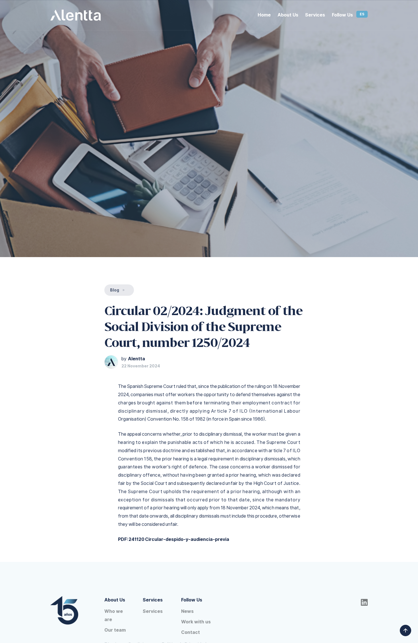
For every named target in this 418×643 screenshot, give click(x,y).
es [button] (362, 14)
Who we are (113, 615)
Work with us (196, 622)
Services (315, 15)
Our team (115, 630)
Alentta (136, 358)
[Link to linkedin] (362, 602)
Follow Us (342, 15)
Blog (114, 290)
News (187, 611)
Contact (190, 632)
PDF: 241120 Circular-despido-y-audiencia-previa (173, 539)
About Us (288, 15)
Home (264, 15)
